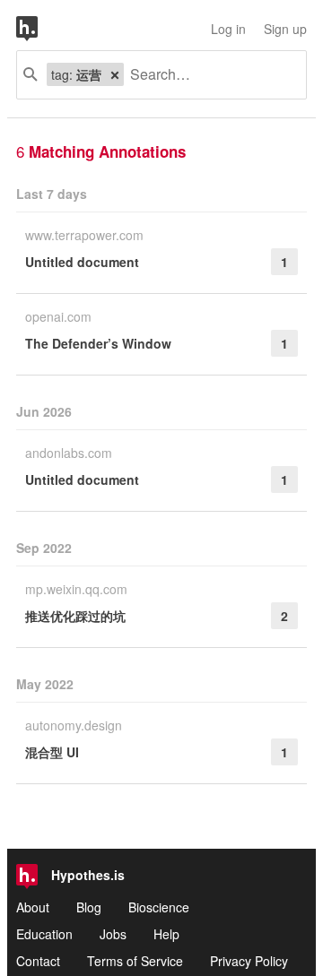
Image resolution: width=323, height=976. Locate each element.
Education (44, 934)
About (32, 907)
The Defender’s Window (98, 343)
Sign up (285, 29)
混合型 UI (52, 752)
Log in (228, 29)
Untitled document (82, 262)
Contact (38, 961)
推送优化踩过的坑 (75, 616)
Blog (88, 907)
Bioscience (158, 907)
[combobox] (208, 75)
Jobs (113, 934)
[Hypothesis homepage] (40, 28)
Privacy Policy (249, 961)
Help (166, 934)
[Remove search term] (115, 74)
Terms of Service (135, 961)
